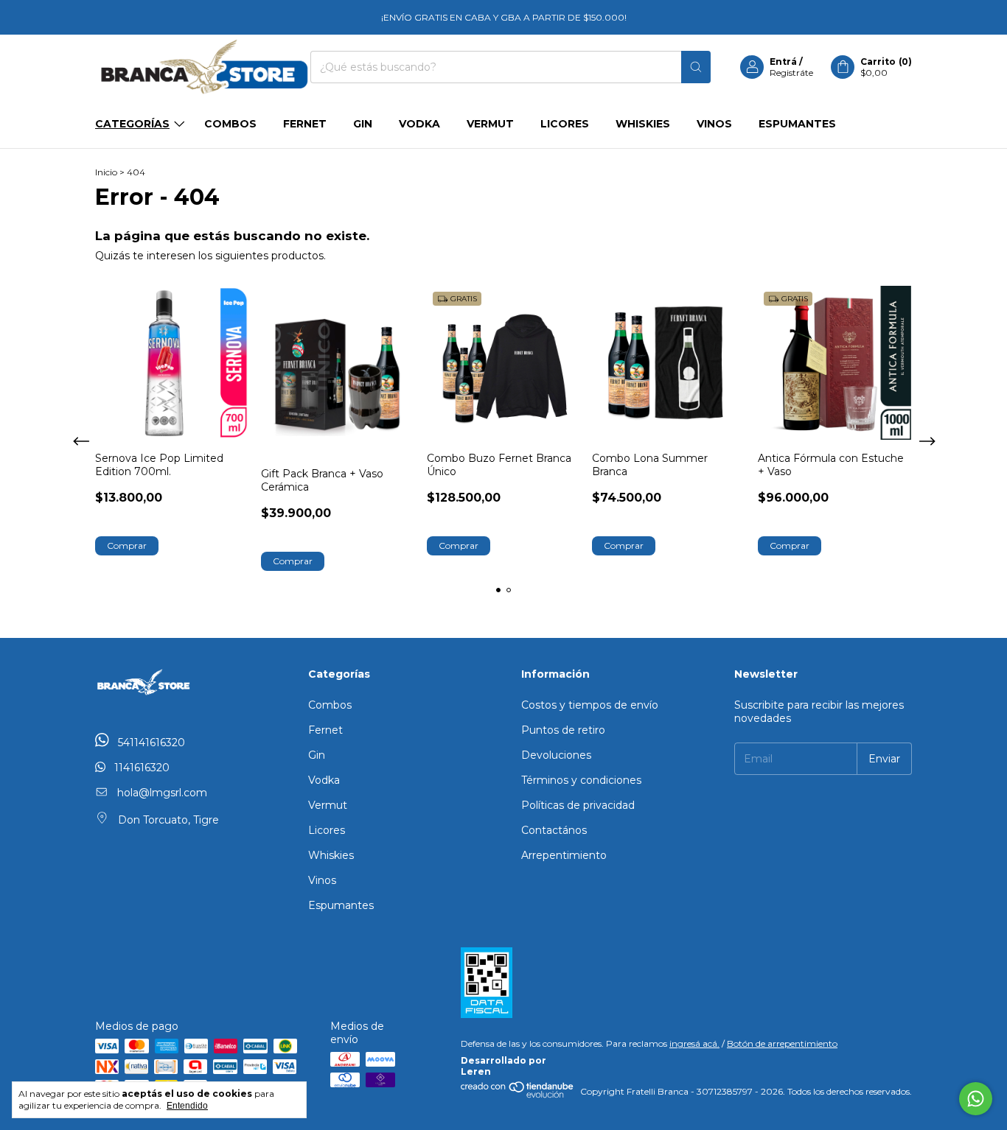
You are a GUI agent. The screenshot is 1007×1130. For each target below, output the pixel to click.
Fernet (305, 123)
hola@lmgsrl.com (162, 792)
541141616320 (150, 742)
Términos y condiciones (581, 780)
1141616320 (140, 767)
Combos (230, 123)
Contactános (554, 830)
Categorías (132, 123)
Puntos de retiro (563, 730)
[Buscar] (696, 67)
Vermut (490, 123)
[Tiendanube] (518, 1095)
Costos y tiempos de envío (589, 705)
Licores (564, 123)
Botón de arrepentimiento (782, 1043)
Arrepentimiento (564, 855)
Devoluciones (556, 755)
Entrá (783, 61)
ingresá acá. (694, 1043)
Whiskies (643, 123)
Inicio (106, 172)
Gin (362, 123)
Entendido (187, 1106)
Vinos (714, 123)
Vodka (419, 123)
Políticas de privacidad (578, 805)
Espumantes (797, 123)
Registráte (791, 72)
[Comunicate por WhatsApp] (975, 1098)
